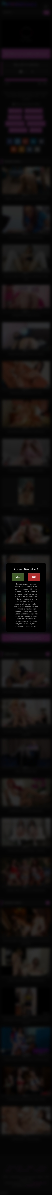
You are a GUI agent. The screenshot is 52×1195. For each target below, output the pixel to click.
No (34, 577)
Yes (18, 577)
